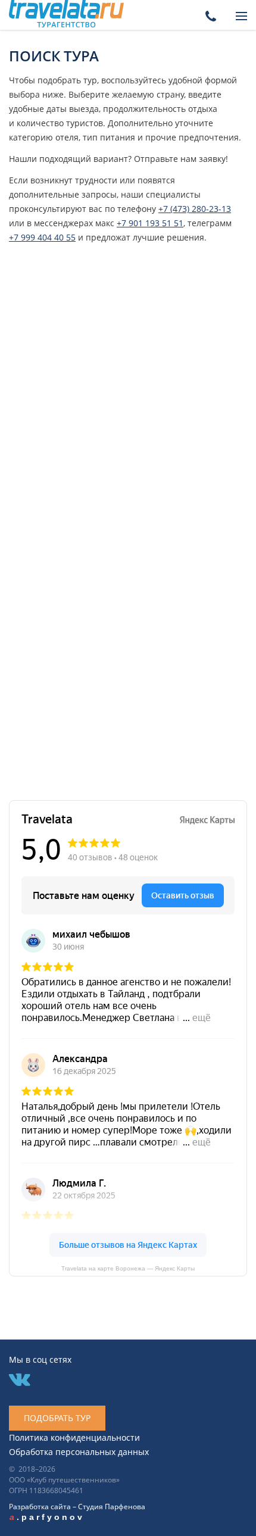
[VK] (19, 1380)
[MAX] (54, 1380)
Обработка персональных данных (79, 1451)
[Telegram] (87, 1380)
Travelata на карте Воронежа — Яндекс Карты (128, 1268)
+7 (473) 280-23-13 (194, 208)
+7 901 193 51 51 (150, 223)
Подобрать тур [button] (57, 1417)
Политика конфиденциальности (74, 1437)
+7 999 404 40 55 (42, 237)
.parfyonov (47, 1517)
